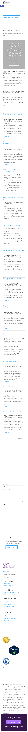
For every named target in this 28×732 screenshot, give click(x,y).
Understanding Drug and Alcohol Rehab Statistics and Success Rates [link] (13, 175)
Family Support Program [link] (9, 606)
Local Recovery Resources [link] (9, 616)
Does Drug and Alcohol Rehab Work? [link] (13, 228)
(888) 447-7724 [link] (11, 547)
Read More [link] (14, 64)
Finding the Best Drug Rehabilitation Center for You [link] (13, 203)
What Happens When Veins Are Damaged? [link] (13, 91)
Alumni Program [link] (7, 608)
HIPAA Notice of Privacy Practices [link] (11, 592)
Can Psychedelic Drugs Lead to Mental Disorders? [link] (14, 339)
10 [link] (21, 440)
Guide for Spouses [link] (8, 620)
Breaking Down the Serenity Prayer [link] (13, 365)
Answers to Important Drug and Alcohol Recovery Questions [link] (12, 283)
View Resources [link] (12, 528)
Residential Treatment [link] (8, 585)
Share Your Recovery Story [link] (9, 618)
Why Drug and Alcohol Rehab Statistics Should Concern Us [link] (11, 311)
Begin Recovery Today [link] (11, 17)
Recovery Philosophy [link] (8, 601)
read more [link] (5, 87)
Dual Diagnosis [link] (7, 602)
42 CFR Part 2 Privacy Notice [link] (10, 594)
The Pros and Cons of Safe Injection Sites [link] (13, 415)
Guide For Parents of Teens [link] (10, 622)
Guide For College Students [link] (10, 623)
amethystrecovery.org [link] (7, 573)
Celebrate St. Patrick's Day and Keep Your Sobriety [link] (13, 119)
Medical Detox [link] (7, 583)
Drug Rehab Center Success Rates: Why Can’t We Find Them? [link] (13, 256)
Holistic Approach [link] (7, 604)
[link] (6, 2)
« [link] (6, 440)
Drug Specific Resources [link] (9, 615)
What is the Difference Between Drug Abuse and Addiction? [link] (13, 147)
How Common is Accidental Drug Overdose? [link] (14, 45)
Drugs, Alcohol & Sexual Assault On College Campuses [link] (14, 71)
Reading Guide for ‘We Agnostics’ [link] (12, 390)
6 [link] (17, 440)
